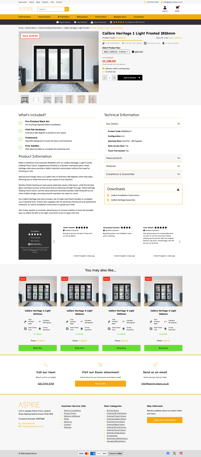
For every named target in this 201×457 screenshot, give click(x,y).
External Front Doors (116, 422)
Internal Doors (44, 17)
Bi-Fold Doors (63, 17)
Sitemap (67, 427)
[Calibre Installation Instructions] (109, 195)
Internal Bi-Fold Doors (116, 427)
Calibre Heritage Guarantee (123, 200)
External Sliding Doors (116, 419)
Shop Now (37, 348)
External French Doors (116, 416)
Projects (45, 2)
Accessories (139, 17)
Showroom (23, 2)
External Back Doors (116, 424)
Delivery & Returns (72, 416)
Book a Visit (100, 383)
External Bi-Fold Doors (117, 413)
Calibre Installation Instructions (125, 195)
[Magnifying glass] (67, 9)
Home (21, 28)
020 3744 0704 (153, 2)
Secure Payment (100, 22)
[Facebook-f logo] (168, 453)
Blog (38, 2)
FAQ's (66, 419)
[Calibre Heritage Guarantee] (109, 200)
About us (68, 422)
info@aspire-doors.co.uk (172, 2)
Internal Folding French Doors (50, 28)
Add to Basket (130, 77)
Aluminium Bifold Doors (117, 438)
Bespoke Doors (120, 17)
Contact (59, 2)
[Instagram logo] (181, 453)
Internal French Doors (116, 430)
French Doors (100, 17)
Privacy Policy (70, 413)
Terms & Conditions (72, 410)
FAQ (52, 2)
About (31, 2)
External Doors (25, 17)
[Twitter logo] (174, 453)
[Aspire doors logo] (26, 9)
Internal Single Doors (116, 433)
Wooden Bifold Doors (116, 441)
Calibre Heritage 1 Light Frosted (76, 28)
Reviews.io (33, 250)
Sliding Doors (82, 17)
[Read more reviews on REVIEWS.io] (35, 244)
